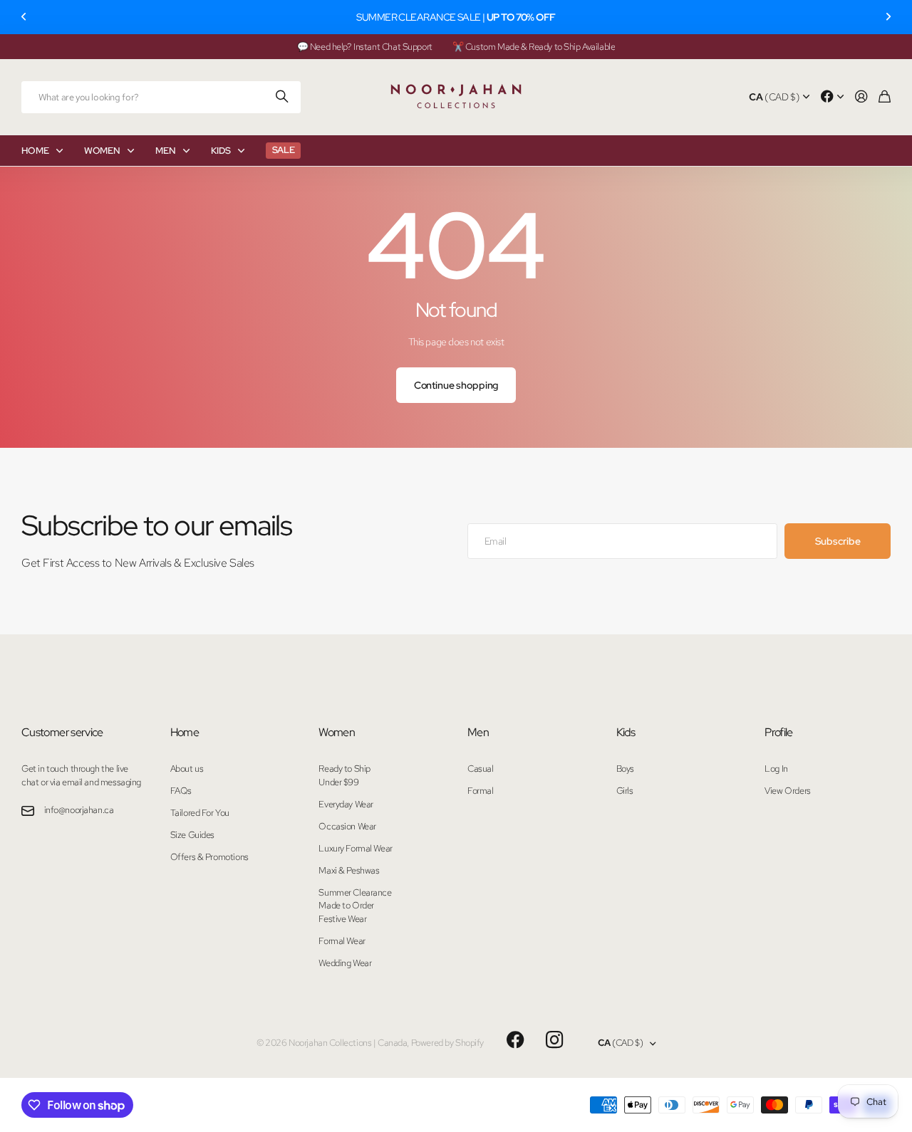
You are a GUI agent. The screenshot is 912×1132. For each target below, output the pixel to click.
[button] (24, 17)
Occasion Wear (347, 826)
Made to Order (346, 905)
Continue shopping (456, 385)
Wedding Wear (344, 963)
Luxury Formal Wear (355, 848)
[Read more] (832, 97)
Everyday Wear (345, 804)
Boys (625, 768)
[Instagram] (554, 1040)
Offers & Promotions (209, 857)
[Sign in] (861, 97)
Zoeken (283, 97)
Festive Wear (342, 919)
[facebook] (515, 1040)
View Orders (787, 791)
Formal (480, 791)
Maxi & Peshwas (348, 870)
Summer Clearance (354, 892)
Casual (480, 768)
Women (336, 732)
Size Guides (192, 835)
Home (184, 732)
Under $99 (338, 782)
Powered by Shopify (447, 1043)
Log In (776, 768)
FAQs (181, 791)
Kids (625, 732)
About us (187, 768)
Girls (624, 791)
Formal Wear (341, 941)
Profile (779, 732)
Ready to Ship (344, 768)
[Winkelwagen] (885, 97)
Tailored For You (199, 813)
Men (478, 732)
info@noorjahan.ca (79, 810)
